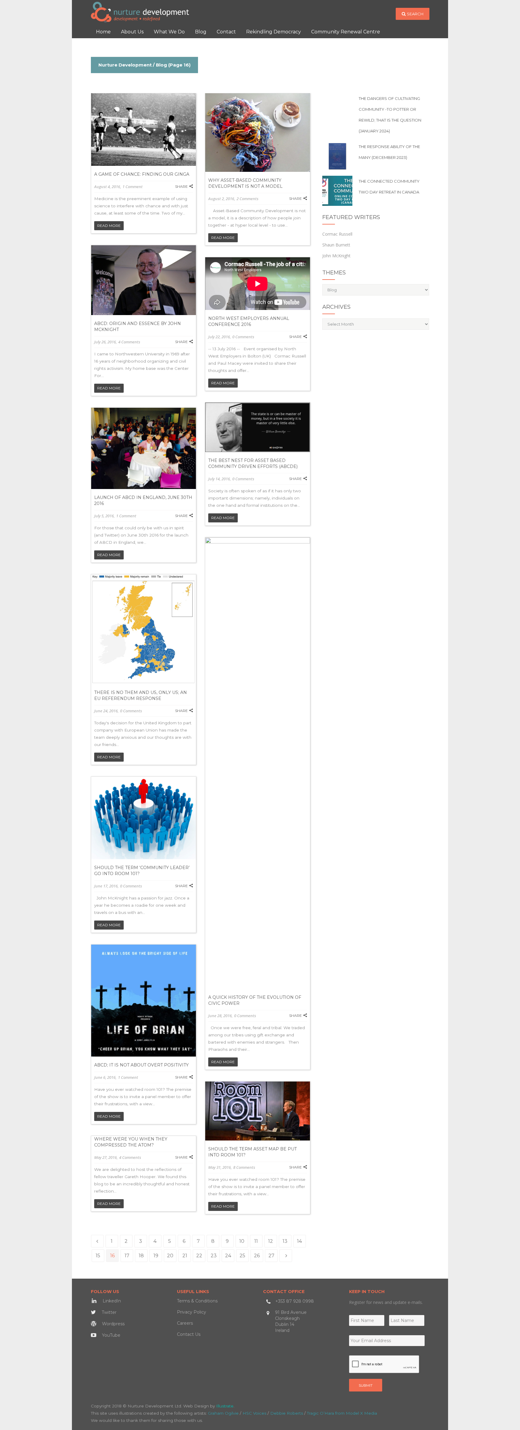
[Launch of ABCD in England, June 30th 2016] (143, 448)
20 (170, 1255)
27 (271, 1255)
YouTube (110, 1335)
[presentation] (384, 1364)
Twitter (108, 1312)
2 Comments (247, 198)
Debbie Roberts (286, 1413)
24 (228, 1255)
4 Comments (129, 342)
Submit (366, 1385)
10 (241, 1241)
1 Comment (132, 186)
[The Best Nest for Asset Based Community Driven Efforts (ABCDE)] (257, 427)
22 (199, 1255)
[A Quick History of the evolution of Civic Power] (257, 763)
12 (270, 1241)
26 (257, 1255)
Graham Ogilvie (223, 1413)
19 (155, 1255)
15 (98, 1255)
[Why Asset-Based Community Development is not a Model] (257, 132)
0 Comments (243, 336)
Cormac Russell (337, 234)
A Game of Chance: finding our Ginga (141, 174)
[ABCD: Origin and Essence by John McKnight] (143, 280)
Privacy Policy (191, 1312)
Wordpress (113, 1323)
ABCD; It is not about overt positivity (141, 1065)
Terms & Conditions (197, 1301)
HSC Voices (254, 1413)
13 (285, 1241)
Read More (109, 225)
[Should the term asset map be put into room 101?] (257, 1111)
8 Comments (244, 1167)
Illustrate (225, 1406)
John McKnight (336, 255)
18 (141, 1255)
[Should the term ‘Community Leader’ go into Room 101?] (143, 818)
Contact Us (188, 1334)
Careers (185, 1323)
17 (127, 1255)
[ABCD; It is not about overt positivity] (143, 1001)
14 (299, 1241)
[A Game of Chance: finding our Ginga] (143, 129)
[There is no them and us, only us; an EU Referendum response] (143, 629)
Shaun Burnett (336, 245)
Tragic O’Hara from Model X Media (342, 1413)
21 (184, 1255)
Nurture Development (125, 65)
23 (214, 1255)
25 (242, 1255)
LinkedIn (111, 1301)
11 (256, 1241)
